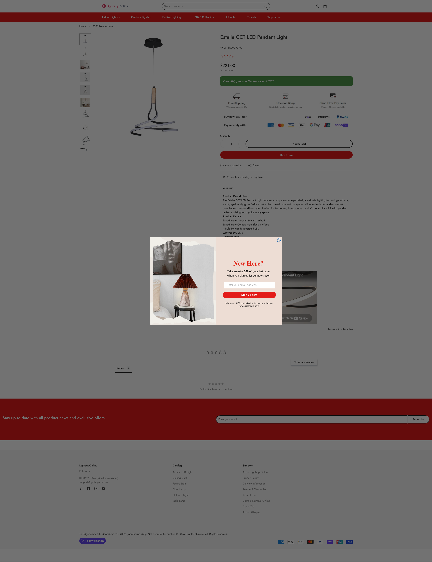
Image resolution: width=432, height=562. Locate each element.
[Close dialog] (278, 240)
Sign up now (249, 294)
